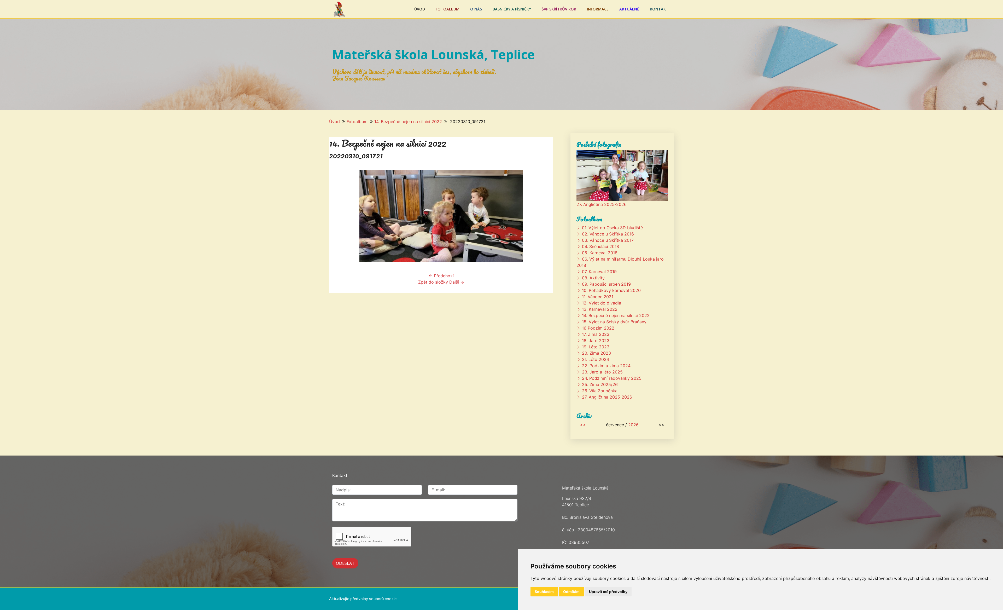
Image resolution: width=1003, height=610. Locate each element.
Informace (598, 9)
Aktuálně (629, 9)
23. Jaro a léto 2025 (602, 372)
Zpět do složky (433, 282)
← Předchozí (441, 275)
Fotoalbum (447, 9)
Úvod (419, 9)
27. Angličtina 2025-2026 (601, 204)
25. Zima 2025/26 (600, 384)
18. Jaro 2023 (595, 340)
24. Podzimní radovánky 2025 (612, 378)
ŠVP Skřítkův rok (559, 9)
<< (583, 424)
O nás (476, 9)
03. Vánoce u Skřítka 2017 (608, 240)
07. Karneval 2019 (599, 271)
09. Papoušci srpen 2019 (606, 284)
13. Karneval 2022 (599, 309)
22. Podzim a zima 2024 (606, 365)
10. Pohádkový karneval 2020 (611, 290)
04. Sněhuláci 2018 (600, 246)
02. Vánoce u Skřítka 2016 (608, 234)
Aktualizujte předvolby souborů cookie (362, 598)
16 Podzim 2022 (598, 328)
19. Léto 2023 (595, 346)
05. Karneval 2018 (599, 252)
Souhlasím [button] (544, 591)
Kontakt (659, 9)
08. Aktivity (593, 277)
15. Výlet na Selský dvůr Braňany (614, 321)
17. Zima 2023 (595, 334)
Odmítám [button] (571, 591)
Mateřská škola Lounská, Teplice (433, 54)
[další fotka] (545, 216)
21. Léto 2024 (595, 359)
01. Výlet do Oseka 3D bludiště (612, 227)
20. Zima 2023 (596, 353)
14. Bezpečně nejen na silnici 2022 (408, 121)
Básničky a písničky (512, 9)
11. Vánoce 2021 (597, 296)
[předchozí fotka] (337, 216)
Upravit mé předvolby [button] (608, 591)
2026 (633, 424)
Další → (456, 282)
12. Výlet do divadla (601, 303)
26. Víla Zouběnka (599, 390)
